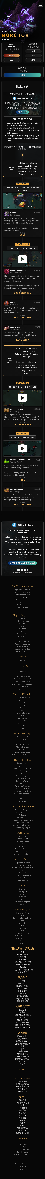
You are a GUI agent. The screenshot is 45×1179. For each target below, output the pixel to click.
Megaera (22, 708)
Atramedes (22, 923)
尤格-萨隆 (22, 1130)
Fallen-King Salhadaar (22, 676)
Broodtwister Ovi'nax (22, 873)
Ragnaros (22, 904)
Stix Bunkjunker (22, 817)
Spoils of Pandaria (22, 641)
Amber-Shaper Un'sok (22, 789)
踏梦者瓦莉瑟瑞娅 (22, 1059)
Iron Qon (22, 720)
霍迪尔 (22, 1125)
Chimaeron (22, 926)
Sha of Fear (22, 801)
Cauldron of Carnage (22, 812)
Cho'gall (23, 941)
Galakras (22, 629)
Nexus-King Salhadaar (22, 752)
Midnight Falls (22, 689)
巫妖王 (22, 1064)
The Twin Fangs (22, 605)
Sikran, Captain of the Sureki (22, 868)
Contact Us (22, 1169)
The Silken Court (22, 878)
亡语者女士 (22, 1039)
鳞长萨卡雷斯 (22, 1001)
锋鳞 (22, 1105)
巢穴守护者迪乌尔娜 (22, 1025)
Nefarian (22, 931)
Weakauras (22, 1144)
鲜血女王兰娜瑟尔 (22, 1056)
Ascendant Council (22, 938)
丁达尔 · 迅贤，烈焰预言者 (22, 970)
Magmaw (22, 920)
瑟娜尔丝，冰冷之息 (22, 1015)
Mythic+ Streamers (22, 1149)
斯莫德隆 (22, 967)
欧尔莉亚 (22, 1115)
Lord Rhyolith (22, 892)
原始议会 (22, 1017)
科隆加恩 (22, 1113)
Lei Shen (23, 726)
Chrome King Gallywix (22, 828)
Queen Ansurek (22, 880)
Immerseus (22, 618)
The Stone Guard (22, 763)
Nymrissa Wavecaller (22, 590)
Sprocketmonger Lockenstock (22, 820)
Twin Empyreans (22, 723)
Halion (22, 1073)
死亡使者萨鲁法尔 (22, 1044)
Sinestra (22, 943)
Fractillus (22, 749)
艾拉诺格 (22, 1010)
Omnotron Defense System (22, 918)
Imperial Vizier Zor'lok (22, 778)
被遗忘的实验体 (22, 986)
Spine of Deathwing (22, 851)
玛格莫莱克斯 (22, 996)
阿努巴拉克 (22, 1091)
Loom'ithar (23, 739)
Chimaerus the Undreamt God (22, 684)
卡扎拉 (22, 981)
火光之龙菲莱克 (22, 972)
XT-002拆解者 (22, 1108)
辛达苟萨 (22, 1062)
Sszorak (22, 602)
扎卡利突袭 (22, 988)
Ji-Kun (22, 710)
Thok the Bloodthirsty (22, 644)
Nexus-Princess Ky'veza (22, 875)
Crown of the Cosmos (22, 681)
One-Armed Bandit (22, 822)
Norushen (22, 624)
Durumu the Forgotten (22, 713)
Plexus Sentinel (22, 737)
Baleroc (22, 899)
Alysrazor (22, 897)
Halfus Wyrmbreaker (22, 933)
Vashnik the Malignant (22, 597)
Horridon (22, 700)
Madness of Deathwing (22, 854)
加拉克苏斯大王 (22, 1084)
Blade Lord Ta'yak (22, 781)
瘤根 (22, 952)
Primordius (22, 715)
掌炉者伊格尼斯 (22, 1103)
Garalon (23, 783)
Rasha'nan (22, 870)
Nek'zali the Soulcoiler (22, 592)
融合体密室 (22, 983)
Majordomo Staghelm (22, 902)
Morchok (22, 836)
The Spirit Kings (22, 771)
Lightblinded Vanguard (22, 679)
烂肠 (22, 1046)
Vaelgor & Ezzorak (22, 674)
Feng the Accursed (22, 766)
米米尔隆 (22, 1118)
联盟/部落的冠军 (22, 1086)
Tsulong (22, 796)
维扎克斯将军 (22, 1128)
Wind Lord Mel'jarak (22, 786)
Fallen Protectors (23, 621)
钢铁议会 (22, 1110)
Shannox (22, 889)
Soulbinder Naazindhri (23, 742)
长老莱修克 (22, 991)
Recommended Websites (22, 1154)
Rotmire (22, 660)
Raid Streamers (22, 1152)
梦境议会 (22, 959)
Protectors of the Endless (22, 794)
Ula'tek (22, 610)
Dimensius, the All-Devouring (22, 754)
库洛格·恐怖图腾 (22, 1022)
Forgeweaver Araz (22, 744)
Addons (22, 1142)
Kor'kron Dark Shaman (22, 634)
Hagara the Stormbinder (22, 844)
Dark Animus (22, 718)
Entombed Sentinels (22, 595)
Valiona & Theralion (22, 936)
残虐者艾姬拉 (22, 954)
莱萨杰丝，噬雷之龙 (22, 1027)
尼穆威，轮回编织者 (22, 965)
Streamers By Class (22, 1147)
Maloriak (22, 928)
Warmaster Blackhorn (22, 849)
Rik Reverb (22, 815)
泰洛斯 (22, 1012)
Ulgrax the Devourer (22, 863)
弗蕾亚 (22, 1120)
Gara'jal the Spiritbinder (22, 768)
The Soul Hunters (22, 747)
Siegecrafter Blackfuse (22, 646)
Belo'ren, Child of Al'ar (22, 686)
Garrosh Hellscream (22, 651)
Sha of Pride (22, 626)
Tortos (22, 705)
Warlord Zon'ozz (23, 839)
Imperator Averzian (22, 669)
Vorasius (22, 671)
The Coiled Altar (22, 607)
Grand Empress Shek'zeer (23, 791)
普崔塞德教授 (22, 1051)
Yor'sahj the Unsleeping (22, 841)
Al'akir (22, 915)
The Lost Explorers (22, 600)
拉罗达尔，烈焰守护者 (23, 962)
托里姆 (22, 1123)
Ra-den (22, 728)
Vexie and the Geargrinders (22, 810)
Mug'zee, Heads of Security (22, 825)
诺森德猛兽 (22, 1081)
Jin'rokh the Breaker (22, 698)
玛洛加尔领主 (22, 1036)
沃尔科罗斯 (22, 957)
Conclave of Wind (22, 913)
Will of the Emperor (22, 776)
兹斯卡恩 (22, 993)
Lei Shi (22, 799)
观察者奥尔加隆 (22, 1133)
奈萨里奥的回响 (22, 999)
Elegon (22, 773)
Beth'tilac (22, 894)
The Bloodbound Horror (22, 865)
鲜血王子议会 (22, 1054)
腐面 (22, 1049)
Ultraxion (22, 846)
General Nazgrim (23, 636)
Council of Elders (22, 703)
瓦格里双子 (22, 1089)
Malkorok (22, 639)
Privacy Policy (22, 1166)
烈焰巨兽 (22, 1100)
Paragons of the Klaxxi (22, 649)
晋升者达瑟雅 (22, 1020)
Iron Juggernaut (22, 631)
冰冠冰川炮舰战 (22, 1041)
